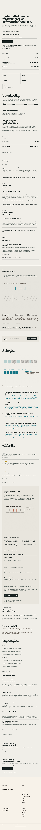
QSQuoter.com (5, 808)
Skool (23, 818)
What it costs (24, 790)
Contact (23, 802)
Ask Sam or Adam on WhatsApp (10, 797)
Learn (23, 800)
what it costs (17, 772)
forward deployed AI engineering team (16, 45)
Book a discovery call (7, 41)
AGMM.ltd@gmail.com (7, 801)
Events (23, 798)
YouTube (23, 812)
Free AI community (26, 820)
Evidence (23, 792)
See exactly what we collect (20, 825)
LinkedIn (23, 814)
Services (23, 787)
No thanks (4, 828)
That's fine (11, 828)
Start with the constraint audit (11, 595)
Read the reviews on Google (8, 482)
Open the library (6, 751)
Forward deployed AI (26, 796)
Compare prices (25, 794)
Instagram (24, 808)
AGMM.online (5, 810)
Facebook (24, 810)
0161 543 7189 (7, 48)
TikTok (23, 816)
